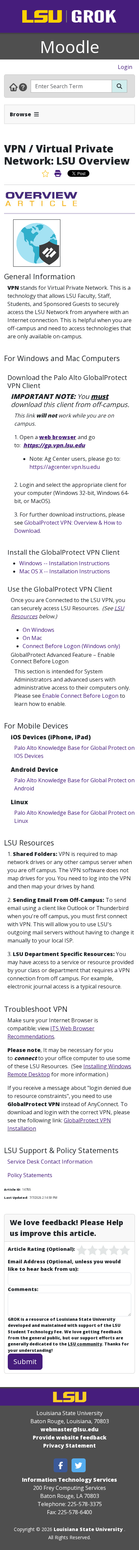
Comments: (23, 1289)
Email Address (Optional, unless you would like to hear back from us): (64, 1265)
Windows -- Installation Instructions (64, 563)
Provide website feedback (70, 1437)
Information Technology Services (69, 1479)
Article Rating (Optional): (41, 1248)
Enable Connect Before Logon (80, 695)
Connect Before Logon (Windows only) (71, 646)
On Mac (32, 638)
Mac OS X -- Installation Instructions (64, 571)
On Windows (38, 630)
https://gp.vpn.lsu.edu (54, 445)
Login (125, 67)
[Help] (23, 87)
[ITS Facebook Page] (61, 1465)
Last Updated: (16, 1197)
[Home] (13, 87)
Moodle (70, 46)
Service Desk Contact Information (49, 1161)
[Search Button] (119, 86)
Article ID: (12, 1189)
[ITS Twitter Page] (79, 1465)
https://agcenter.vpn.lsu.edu (64, 467)
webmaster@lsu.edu (69, 1429)
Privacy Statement (69, 1445)
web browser (57, 437)
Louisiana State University (88, 1529)
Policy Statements (29, 1175)
